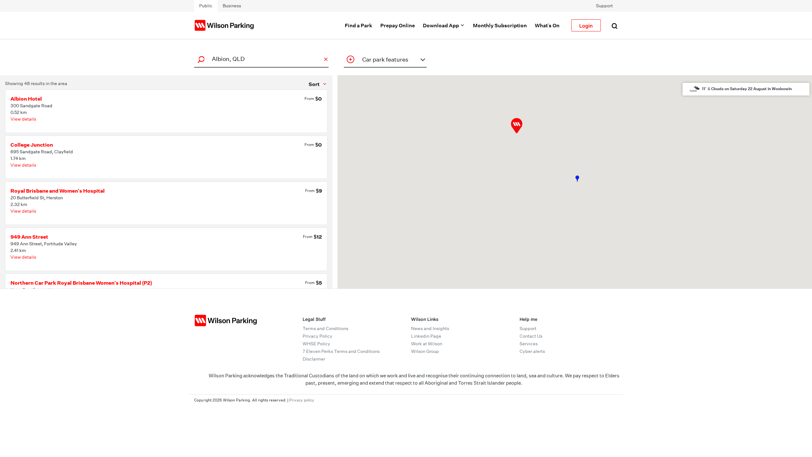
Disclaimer (314, 358)
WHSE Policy (316, 343)
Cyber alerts (532, 351)
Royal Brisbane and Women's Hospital (57, 191)
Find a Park (358, 25)
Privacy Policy (317, 336)
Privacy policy (301, 400)
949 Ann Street (29, 237)
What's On (547, 25)
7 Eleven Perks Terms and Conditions (341, 351)
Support (604, 5)
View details (23, 119)
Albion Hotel (26, 99)
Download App (441, 25)
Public (206, 5)
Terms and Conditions (325, 328)
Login (586, 25)
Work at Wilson (426, 343)
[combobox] (260, 59)
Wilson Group (425, 351)
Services (529, 343)
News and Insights (430, 328)
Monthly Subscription (500, 25)
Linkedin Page (426, 336)
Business (232, 5)
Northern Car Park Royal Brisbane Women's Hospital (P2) (81, 283)
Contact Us (531, 336)
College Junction (31, 145)
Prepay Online (397, 25)
